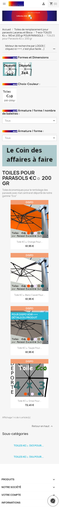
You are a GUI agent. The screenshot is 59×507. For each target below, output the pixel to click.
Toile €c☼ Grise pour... (29, 400)
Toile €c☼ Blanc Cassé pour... (29, 294)
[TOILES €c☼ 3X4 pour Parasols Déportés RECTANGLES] (29, 452)
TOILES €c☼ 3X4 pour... (29, 456)
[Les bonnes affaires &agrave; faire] (29, 155)
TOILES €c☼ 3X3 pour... (29, 445)
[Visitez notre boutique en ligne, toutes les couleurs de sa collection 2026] (29, 15)
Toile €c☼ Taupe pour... (29, 347)
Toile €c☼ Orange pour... (30, 241)
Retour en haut (43, 426)
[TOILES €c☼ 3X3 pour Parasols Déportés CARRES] (29, 441)
